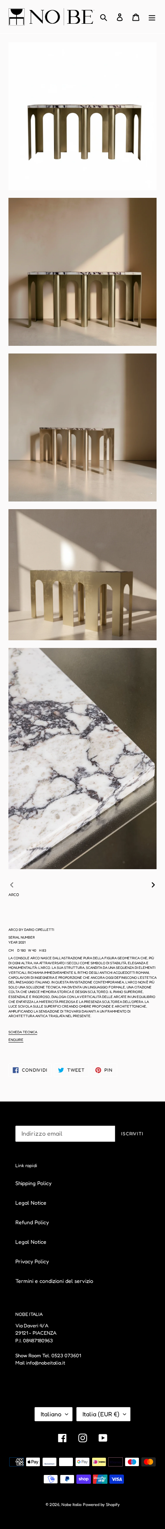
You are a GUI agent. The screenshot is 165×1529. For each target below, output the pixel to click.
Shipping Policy (33, 1183)
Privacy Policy (32, 1261)
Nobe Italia (71, 1504)
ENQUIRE (15, 1039)
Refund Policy (32, 1222)
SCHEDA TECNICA (22, 1032)
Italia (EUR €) (100, 1414)
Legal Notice (30, 1202)
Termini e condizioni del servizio (54, 1280)
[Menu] (152, 16)
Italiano (51, 1414)
